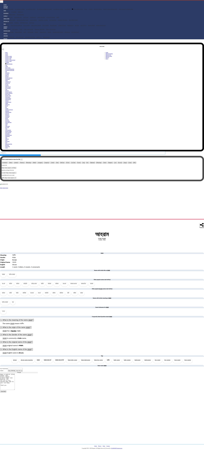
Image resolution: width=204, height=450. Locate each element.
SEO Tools (15, 29)
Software (30, 32)
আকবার (91, 283)
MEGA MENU (46, 37)
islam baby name (72, 360)
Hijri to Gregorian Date (110, 9)
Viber (57, 162)
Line (115, 162)
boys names (187, 360)
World (6, 80)
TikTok (67, 162)
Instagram (40, 162)
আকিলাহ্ (61, 292)
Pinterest (22, 162)
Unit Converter (28, 29)
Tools (6, 125)
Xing (83, 162)
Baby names (33, 20)
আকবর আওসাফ (73, 283)
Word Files (43, 32)
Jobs (6, 71)
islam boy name (98, 360)
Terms (104, 446)
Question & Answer (16, 25)
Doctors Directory (9, 20)
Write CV (20, 12)
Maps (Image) (41, 17)
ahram (15, 360)
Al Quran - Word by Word (44, 9)
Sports (5, 33)
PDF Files (67, 32)
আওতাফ (32, 292)
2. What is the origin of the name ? (16, 327)
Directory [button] (6, 18)
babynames (147, 360)
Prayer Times (98, 9)
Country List (18, 17)
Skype (125, 162)
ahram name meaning (27, 360)
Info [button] (5, 24)
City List (26, 17)
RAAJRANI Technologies (116, 448)
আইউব (10, 283)
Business (7, 76)
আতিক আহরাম (12, 274)
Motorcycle (24, 22)
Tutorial (6, 25)
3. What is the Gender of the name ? (16, 335)
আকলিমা (46, 292)
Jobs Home (7, 12)
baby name (117, 360)
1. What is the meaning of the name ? (17, 320)
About (95, 446)
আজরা (81, 292)
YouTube (73, 162)
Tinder (104, 162)
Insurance (70, 25)
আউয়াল (56, 283)
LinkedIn (16, 162)
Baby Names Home (4, 187)
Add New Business (9, 37)
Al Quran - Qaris (58, 9)
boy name (157, 360)
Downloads (7, 133)
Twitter (10, 162)
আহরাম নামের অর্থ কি (59, 360)
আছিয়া (74, 292)
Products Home (8, 22)
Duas (85, 9)
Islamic (6, 55)
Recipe (77, 25)
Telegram (110, 162)
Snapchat (46, 162)
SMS (134, 162)
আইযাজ (49, 283)
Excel (49, 32)
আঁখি (68, 292)
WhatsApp (28, 162)
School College (62, 20)
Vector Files (75, 32)
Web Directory (73, 20)
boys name (177, 360)
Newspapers (52, 20)
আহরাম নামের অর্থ (47, 360)
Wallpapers (18, 32)
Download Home (9, 32)
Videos (5, 26)
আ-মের (3, 283)
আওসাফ (64, 283)
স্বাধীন (108, 360)
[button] (5, 36)
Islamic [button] (6, 7)
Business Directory (9, 14)
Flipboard (92, 162)
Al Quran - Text (30, 9)
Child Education (36, 25)
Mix (87, 162)
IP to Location (51, 17)
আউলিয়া (24, 292)
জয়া (13, 302)
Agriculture (62, 25)
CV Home (13, 12)
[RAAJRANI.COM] (4, 184)
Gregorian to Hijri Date (126, 9)
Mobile (17, 22)
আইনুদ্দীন (25, 283)
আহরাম (38, 360)
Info (6, 107)
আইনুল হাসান (34, 283)
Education (27, 25)
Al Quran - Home (8, 9)
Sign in (5, 38)
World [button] (5, 16)
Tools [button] (5, 28)
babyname (137, 360)
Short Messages (101, 25)
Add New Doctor (30, 37)
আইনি (10, 292)
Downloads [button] (7, 30)
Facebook (4, 162)
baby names (127, 360)
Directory (7, 90)
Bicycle (31, 22)
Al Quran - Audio (20, 9)
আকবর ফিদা (83, 283)
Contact (108, 446)
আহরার (3, 274)
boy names (167, 360)
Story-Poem (91, 25)
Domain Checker (39, 29)
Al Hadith (67, 9)
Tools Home (7, 29)
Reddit (34, 162)
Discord (120, 162)
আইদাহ (17, 283)
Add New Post (20, 37)
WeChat (62, 162)
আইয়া (17, 292)
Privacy (99, 446)
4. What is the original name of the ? (16, 342)
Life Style (83, 25)
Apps (25, 32)
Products (7, 100)
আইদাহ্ (3, 292)
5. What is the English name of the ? (16, 349)
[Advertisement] (48, 200)
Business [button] (6, 13)
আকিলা (54, 292)
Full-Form (45, 25)
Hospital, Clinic (43, 20)
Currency (33, 17)
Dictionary (53, 25)
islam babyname (85, 360)
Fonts (36, 32)
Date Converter (51, 29)
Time (57, 17)
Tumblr (52, 162)
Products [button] (6, 21)
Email (130, 162)
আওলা (39, 292)
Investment (20, 14)
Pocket (78, 162)
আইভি (42, 283)
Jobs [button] (5, 10)
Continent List (8, 17)
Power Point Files (58, 32)
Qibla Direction (78, 9)
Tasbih (90, 9)
